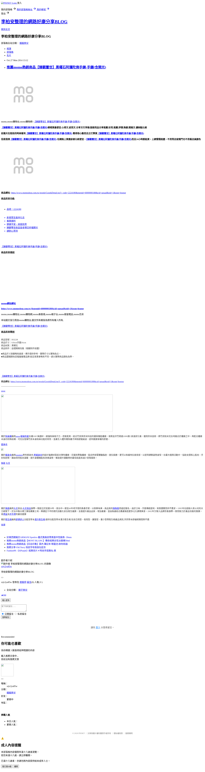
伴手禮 (12, 514)
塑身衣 (4, 444)
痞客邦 (23, 582)
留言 (29, 582)
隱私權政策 (118, 733)
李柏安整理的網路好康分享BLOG (34, 21)
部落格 (10, 52)
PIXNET (82, 733)
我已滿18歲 (6, 766)
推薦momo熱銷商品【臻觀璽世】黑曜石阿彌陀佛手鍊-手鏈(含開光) (56, 67)
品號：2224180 (14, 209)
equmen (19, 455)
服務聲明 (129, 733)
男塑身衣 (38, 455)
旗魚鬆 (116, 508)
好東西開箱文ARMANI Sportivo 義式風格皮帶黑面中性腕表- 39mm (39, 537)
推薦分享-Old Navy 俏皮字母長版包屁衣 (26, 547)
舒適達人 (20, 519)
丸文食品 (27, 508)
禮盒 (5, 514)
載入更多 (5, 600)
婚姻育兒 (24, 43)
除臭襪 (8, 436)
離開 (16, 766)
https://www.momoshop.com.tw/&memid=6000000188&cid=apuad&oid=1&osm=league (42, 308)
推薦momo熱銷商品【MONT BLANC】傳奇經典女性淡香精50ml (38, 540)
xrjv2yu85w (6, 566)
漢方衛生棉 (40, 519)
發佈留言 (5, 617)
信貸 (3, 525)
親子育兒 (22, 590)
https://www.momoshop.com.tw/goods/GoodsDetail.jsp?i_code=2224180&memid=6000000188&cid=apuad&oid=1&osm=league (68, 193)
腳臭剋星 (24, 436)
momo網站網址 (8, 303)
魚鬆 (3, 463)
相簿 (9, 49)
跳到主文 (5, 29)
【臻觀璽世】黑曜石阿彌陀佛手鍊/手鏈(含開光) (57, 121)
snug (3, 391)
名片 (9, 55)
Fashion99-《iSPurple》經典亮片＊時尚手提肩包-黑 (31, 550)
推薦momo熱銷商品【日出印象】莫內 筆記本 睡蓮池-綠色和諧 (37, 544)
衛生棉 (8, 519)
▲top (3, 595)
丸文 (8, 463)
